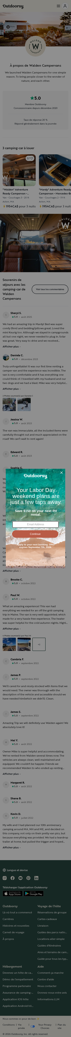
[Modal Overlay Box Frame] (35, 518)
